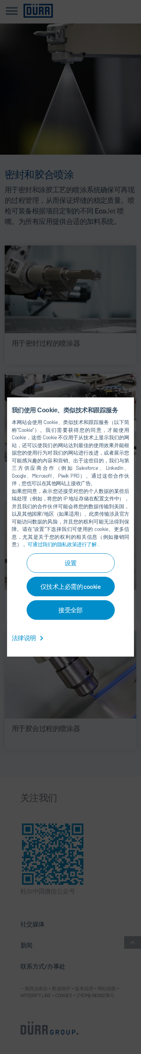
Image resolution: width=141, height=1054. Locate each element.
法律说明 (24, 637)
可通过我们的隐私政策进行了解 (62, 544)
